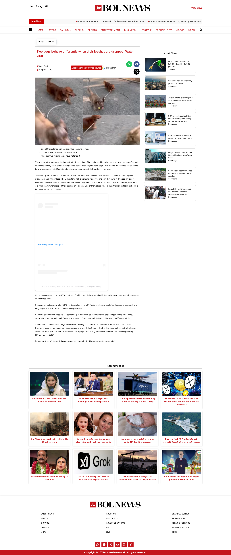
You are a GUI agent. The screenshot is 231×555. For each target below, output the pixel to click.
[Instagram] (124, 544)
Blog (174, 532)
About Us (111, 514)
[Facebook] (104, 544)
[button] (129, 64)
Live (108, 532)
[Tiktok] (131, 544)
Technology (164, 30)
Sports (92, 30)
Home (40, 30)
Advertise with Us (115, 523)
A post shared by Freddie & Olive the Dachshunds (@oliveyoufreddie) (71, 286)
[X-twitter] (110, 544)
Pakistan (65, 30)
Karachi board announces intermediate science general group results (179, 191)
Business (130, 30)
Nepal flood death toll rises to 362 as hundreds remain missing (180, 173)
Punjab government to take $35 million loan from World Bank (180, 155)
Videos (180, 30)
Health (44, 518)
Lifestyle (146, 30)
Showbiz (45, 523)
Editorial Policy (180, 527)
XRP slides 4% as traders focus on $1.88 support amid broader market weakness (182, 401)
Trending (45, 527)
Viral (43, 532)
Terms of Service (181, 523)
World (79, 30)
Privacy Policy (180, 518)
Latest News (50, 42)
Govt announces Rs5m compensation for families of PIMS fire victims (100, 21)
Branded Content (181, 514)
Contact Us (112, 518)
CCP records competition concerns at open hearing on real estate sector (179, 118)
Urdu (191, 30)
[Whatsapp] (97, 544)
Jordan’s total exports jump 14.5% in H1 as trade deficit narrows (180, 100)
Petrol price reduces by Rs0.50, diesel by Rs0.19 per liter (166, 21)
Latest (51, 30)
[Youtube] (117, 544)
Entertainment (110, 30)
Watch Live (196, 7)
